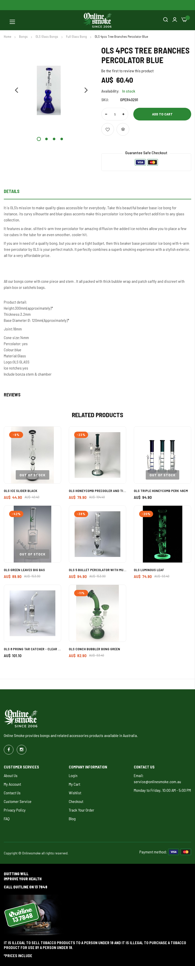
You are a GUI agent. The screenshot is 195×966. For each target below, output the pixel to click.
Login (73, 775)
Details (12, 191)
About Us (11, 775)
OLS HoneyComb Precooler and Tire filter (97, 490)
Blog (72, 818)
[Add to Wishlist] (107, 129)
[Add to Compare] (123, 129)
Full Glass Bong (77, 36)
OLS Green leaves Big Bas (24, 570)
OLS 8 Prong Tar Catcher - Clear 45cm (32, 649)
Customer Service (17, 801)
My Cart (74, 784)
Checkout (76, 801)
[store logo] (97, 20)
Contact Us (12, 792)
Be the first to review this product (127, 70)
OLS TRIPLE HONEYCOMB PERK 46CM (161, 490)
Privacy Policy (15, 809)
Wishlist (75, 792)
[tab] (97, 192)
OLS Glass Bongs (47, 36)
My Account (12, 784)
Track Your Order (81, 809)
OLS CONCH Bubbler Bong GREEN (94, 649)
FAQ (7, 818)
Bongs (23, 36)
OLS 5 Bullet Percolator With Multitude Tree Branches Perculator (97, 570)
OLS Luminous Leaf (149, 570)
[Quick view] (51, 464)
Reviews (12, 394)
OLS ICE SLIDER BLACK (20, 490)
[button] (14, 90)
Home (8, 36)
